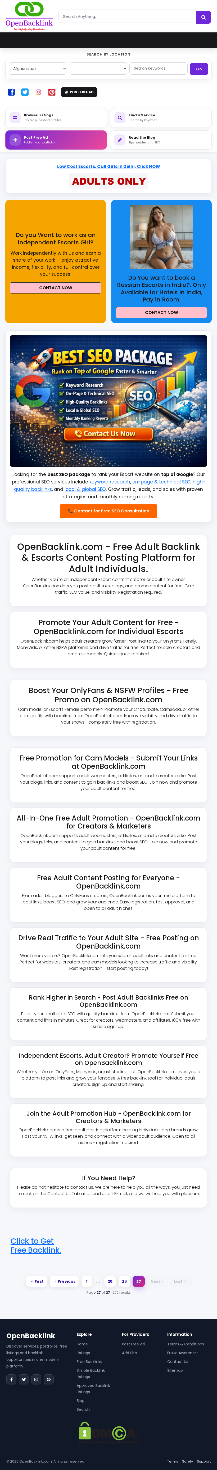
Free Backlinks (89, 1361)
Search (83, 1409)
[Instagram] (36, 1379)
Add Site (129, 1353)
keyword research (109, 482)
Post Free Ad (133, 1344)
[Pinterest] (49, 1379)
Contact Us (177, 1361)
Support (204, 1461)
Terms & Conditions (185, 1344)
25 (110, 1281)
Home (82, 1344)
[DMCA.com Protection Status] (108, 1432)
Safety (187, 1461)
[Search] (203, 17)
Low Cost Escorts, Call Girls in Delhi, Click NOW (108, 166)
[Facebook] (11, 1379)
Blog (80, 1400)
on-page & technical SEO (161, 482)
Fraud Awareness (182, 1353)
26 (124, 1281)
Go (199, 69)
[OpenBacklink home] (29, 16)
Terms (172, 1461)
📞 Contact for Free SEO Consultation (108, 511)
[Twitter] (24, 1379)
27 (138, 1281)
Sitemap (175, 1370)
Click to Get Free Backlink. (36, 1245)
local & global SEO (85, 489)
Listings (83, 1353)
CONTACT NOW (55, 288)
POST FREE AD (82, 92)
